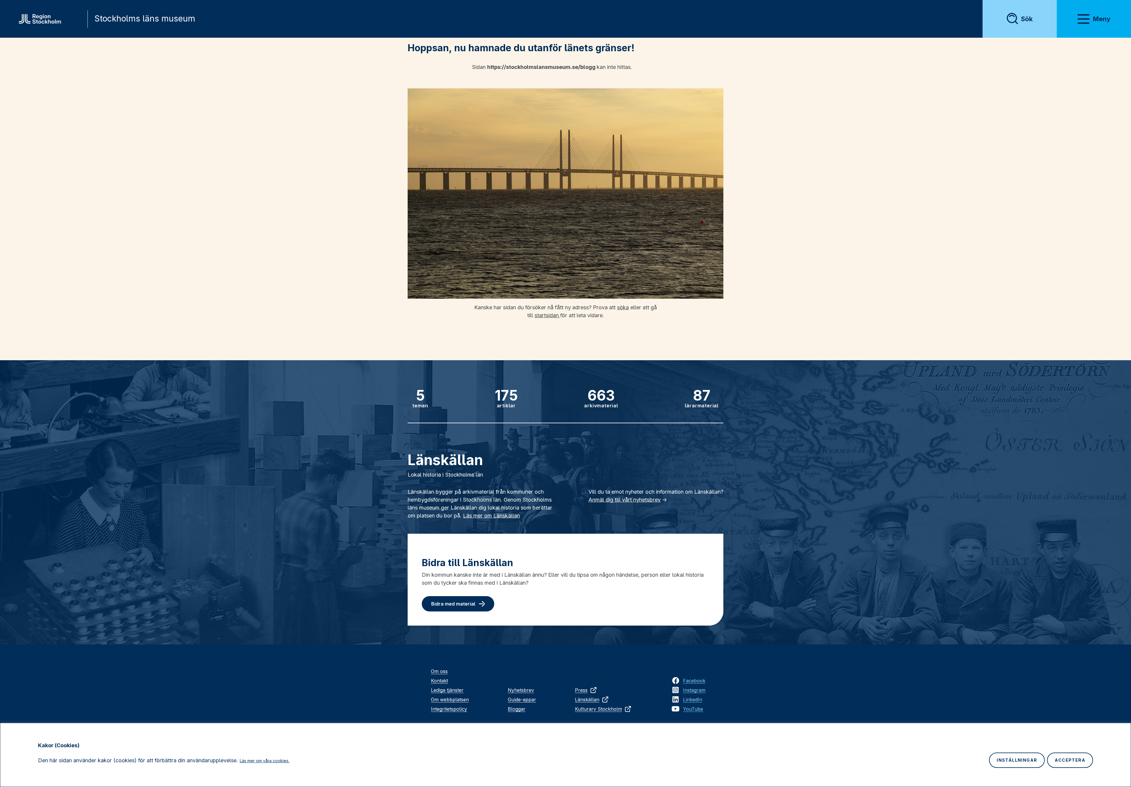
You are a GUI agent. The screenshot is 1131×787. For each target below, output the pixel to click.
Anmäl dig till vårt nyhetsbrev (624, 500)
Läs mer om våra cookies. (265, 760)
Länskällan (587, 699)
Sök (1027, 19)
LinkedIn (692, 699)
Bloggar (516, 709)
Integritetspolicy (449, 709)
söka (623, 307)
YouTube (693, 709)
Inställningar (1017, 760)
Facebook (694, 681)
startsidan (547, 315)
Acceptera (1070, 760)
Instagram (694, 690)
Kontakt (439, 681)
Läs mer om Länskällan (491, 515)
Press (581, 690)
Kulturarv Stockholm (598, 709)
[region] (565, 755)
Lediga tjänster (447, 690)
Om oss (439, 671)
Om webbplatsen (450, 699)
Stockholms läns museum (145, 19)
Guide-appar (522, 699)
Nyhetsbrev (521, 690)
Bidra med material (453, 604)
